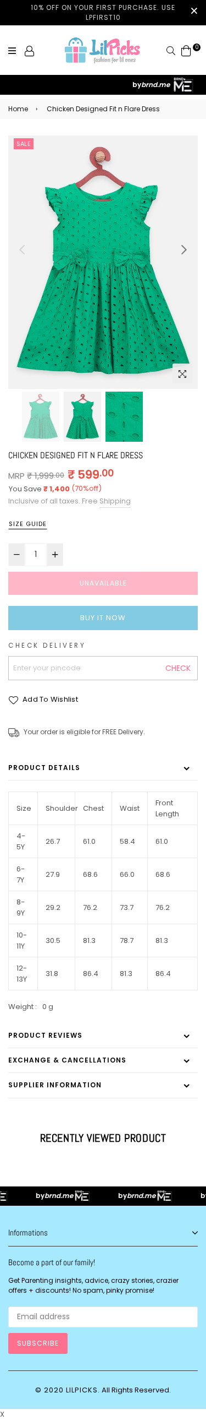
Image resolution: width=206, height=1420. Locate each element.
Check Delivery (47, 645)
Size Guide (28, 523)
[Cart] (186, 50)
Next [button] (184, 250)
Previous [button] (22, 250)
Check (178, 668)
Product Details (44, 767)
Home (18, 108)
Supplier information (55, 1085)
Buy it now (103, 618)
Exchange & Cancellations (67, 1060)
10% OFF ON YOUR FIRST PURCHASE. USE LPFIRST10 (103, 12)
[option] (103, 262)
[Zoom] (182, 373)
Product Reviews (45, 1035)
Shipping (115, 501)
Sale (23, 143)
